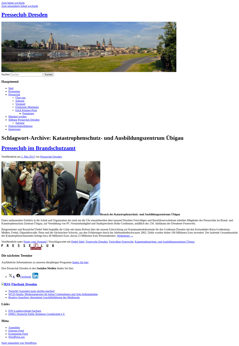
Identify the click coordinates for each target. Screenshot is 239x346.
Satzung (19, 100)
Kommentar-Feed (18, 333)
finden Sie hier (80, 262)
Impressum (14, 129)
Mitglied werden (17, 116)
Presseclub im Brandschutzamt (38, 148)
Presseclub (14, 94)
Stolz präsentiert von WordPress (19, 342)
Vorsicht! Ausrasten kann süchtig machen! (31, 291)
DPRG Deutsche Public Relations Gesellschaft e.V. (36, 314)
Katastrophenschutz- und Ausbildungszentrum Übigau (165, 241)
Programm (14, 91)
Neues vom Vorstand (35, 241)
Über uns (20, 97)
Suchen (5, 74)
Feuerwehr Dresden (97, 241)
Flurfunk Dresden (24, 284)
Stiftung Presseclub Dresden (24, 119)
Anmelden (14, 327)
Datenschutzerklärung (20, 126)
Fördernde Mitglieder (27, 107)
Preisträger (28, 113)
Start (10, 88)
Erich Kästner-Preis (26, 110)
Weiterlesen (125, 235)
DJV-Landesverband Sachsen (24, 310)
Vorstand (20, 103)
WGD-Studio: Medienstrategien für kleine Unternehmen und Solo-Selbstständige (53, 294)
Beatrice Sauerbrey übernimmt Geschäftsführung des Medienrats (44, 297)
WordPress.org (16, 336)
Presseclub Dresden (24, 14)
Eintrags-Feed (16, 330)
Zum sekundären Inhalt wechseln (19, 6)
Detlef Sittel (77, 241)
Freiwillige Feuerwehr (121, 241)
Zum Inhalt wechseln (13, 2)
